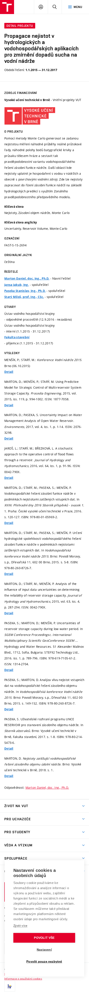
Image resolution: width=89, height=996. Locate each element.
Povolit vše (44, 937)
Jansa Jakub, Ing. (16, 285)
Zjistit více (20, 925)
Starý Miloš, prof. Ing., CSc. (24, 297)
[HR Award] (9, 986)
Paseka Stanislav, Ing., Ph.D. (25, 291)
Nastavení (44, 949)
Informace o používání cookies (23, 978)
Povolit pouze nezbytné (44, 961)
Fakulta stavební (16, 337)
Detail (8, 372)
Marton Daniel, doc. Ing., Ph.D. (26, 278)
